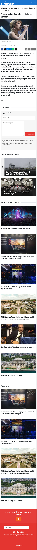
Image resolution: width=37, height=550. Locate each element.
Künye (13, 512)
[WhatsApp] (13, 49)
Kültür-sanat (14, 8)
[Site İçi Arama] (32, 2)
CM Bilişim (20, 545)
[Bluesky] (7, 49)
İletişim (20, 512)
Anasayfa (5, 8)
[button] (29, 49)
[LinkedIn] (10, 49)
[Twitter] (5, 49)
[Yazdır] (26, 49)
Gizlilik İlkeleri (27, 512)
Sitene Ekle (18, 514)
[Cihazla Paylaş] (16, 49)
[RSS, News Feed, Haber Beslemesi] (18, 519)
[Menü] (35, 2)
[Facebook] (2, 49)
